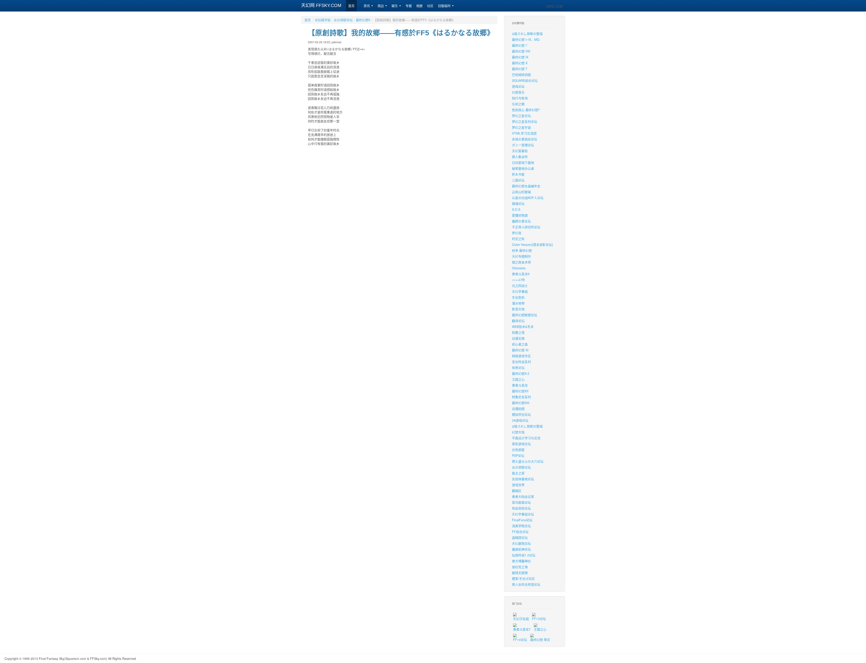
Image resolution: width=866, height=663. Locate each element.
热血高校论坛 (521, 508)
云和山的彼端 (521, 192)
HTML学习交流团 (524, 133)
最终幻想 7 (519, 45)
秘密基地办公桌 (523, 168)
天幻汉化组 (521, 618)
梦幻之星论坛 (521, 115)
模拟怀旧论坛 (521, 414)
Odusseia (518, 268)
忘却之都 (518, 104)
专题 (408, 6)
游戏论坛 (518, 86)
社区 (430, 6)
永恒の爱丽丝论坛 (524, 139)
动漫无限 (518, 338)
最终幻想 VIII (521, 51)
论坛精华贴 (323, 20)
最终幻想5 (363, 20)
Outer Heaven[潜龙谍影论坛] (532, 244)
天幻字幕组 (520, 291)
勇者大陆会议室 (523, 496)
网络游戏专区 (521, 356)
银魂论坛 (518, 203)
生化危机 (518, 297)
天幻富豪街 (520, 151)
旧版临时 (444, 6)
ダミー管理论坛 (523, 145)
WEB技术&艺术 (523, 326)
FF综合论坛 (520, 531)
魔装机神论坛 (521, 549)
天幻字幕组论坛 (523, 514)
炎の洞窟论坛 (343, 20)
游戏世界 (518, 484)
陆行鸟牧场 (520, 98)
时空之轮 (518, 238)
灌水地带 (518, 303)
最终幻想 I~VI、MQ (525, 39)
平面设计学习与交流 (526, 438)
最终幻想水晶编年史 (526, 186)
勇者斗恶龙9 (521, 274)
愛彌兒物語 (520, 215)
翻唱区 (516, 490)
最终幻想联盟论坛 (524, 315)
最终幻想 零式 (540, 639)
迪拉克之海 (520, 567)
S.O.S (516, 209)
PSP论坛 (518, 455)
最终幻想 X (519, 63)
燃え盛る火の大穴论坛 (528, 461)
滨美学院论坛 (521, 526)
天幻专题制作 (521, 256)
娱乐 (395, 6)
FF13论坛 (539, 618)
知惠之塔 (518, 332)
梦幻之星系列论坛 (524, 121)
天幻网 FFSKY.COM (321, 5)
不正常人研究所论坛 (526, 227)
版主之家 (518, 473)
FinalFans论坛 (522, 520)
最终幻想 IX (520, 57)
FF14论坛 (520, 639)
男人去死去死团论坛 (526, 584)
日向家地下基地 (523, 162)
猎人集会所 (520, 156)
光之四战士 (520, 285)
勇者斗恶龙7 (522, 629)
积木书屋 (518, 174)
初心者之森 (520, 344)
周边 (381, 6)
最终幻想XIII (520, 402)
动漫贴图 (518, 408)
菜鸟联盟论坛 (521, 502)
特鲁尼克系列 (521, 397)
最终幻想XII (520, 391)
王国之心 (518, 379)
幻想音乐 (518, 92)
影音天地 (518, 309)
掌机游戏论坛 (521, 443)
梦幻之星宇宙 (521, 127)
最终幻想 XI (520, 350)
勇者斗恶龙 (520, 385)
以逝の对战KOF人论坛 (528, 197)
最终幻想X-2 (520, 373)
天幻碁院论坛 (521, 543)
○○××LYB (518, 279)
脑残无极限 (520, 572)
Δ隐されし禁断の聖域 (527, 33)
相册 (419, 6)
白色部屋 (518, 449)
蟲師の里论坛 (521, 221)
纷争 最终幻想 (522, 250)
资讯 (367, 6)
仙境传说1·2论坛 (523, 555)
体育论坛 (518, 367)
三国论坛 (518, 180)
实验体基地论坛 (523, 479)
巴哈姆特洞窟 (521, 74)
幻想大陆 (518, 432)
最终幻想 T (519, 68)
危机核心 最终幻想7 (526, 109)
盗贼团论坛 (520, 537)
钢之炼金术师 (521, 262)
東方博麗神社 (521, 561)
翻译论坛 (518, 320)
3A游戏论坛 (520, 420)
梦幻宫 (516, 233)
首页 (351, 6)
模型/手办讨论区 (523, 578)
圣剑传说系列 (521, 361)
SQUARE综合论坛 (525, 80)
